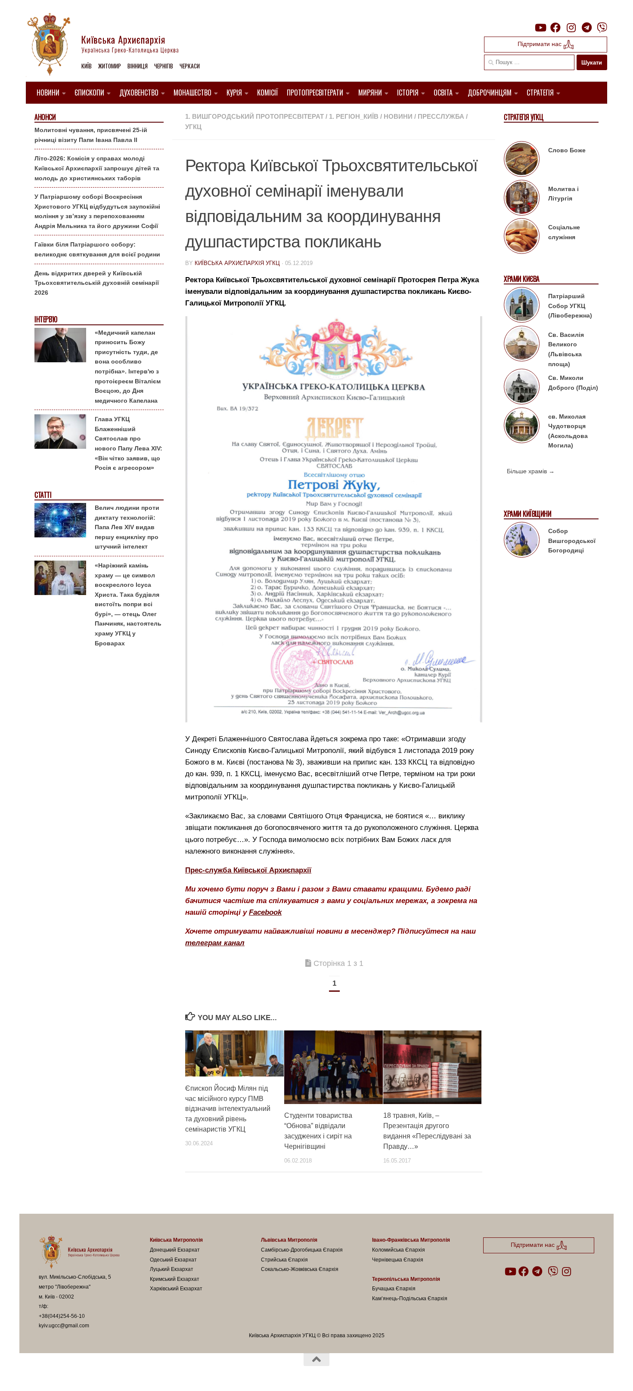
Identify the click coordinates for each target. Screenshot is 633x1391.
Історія (408, 92)
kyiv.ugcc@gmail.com (64, 1326)
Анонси (45, 117)
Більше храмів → (531, 471)
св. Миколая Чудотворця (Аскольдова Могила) (568, 431)
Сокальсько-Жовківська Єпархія (299, 1269)
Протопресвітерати (315, 92)
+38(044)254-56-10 (62, 1316)
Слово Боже (567, 150)
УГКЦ (193, 126)
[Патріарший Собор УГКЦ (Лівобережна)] (522, 306)
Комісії (267, 92)
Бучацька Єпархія (394, 1289)
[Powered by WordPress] (70, 1373)
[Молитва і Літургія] (522, 199)
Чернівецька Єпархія (397, 1260)
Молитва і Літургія (563, 193)
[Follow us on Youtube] (540, 27)
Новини (48, 92)
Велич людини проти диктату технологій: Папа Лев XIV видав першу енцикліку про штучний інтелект (127, 527)
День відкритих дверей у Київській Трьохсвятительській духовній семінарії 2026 (96, 283)
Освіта (443, 92)
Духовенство (138, 92)
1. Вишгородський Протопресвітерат (254, 116)
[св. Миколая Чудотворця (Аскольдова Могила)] (522, 426)
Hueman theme (139, 1373)
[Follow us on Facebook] (555, 27)
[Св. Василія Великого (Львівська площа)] (522, 345)
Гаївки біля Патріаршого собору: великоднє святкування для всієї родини (97, 249)
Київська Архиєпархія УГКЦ (237, 263)
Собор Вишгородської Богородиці (572, 540)
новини (398, 116)
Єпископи (89, 92)
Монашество (192, 92)
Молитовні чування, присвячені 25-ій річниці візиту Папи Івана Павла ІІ (90, 134)
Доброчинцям (490, 92)
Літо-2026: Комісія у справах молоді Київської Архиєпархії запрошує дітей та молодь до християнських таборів (96, 168)
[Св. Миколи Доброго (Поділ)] (522, 388)
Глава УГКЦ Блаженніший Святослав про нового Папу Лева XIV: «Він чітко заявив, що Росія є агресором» (128, 443)
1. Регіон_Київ (354, 116)
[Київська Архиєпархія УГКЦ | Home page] (110, 45)
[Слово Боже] (522, 160)
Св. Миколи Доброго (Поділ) (573, 382)
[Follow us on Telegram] (586, 27)
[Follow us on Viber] (602, 27)
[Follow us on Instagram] (571, 27)
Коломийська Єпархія (398, 1250)
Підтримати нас (540, 43)
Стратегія (540, 92)
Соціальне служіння (564, 232)
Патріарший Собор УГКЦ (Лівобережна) (570, 306)
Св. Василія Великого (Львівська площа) (566, 349)
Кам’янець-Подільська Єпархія (409, 1298)
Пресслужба (441, 116)
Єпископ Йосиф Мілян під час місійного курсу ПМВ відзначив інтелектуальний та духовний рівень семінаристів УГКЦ (227, 1108)
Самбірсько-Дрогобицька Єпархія (302, 1250)
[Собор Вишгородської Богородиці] (522, 541)
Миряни (370, 92)
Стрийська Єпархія (284, 1260)
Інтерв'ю (45, 319)
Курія (234, 92)
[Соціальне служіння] (522, 237)
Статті (42, 495)
